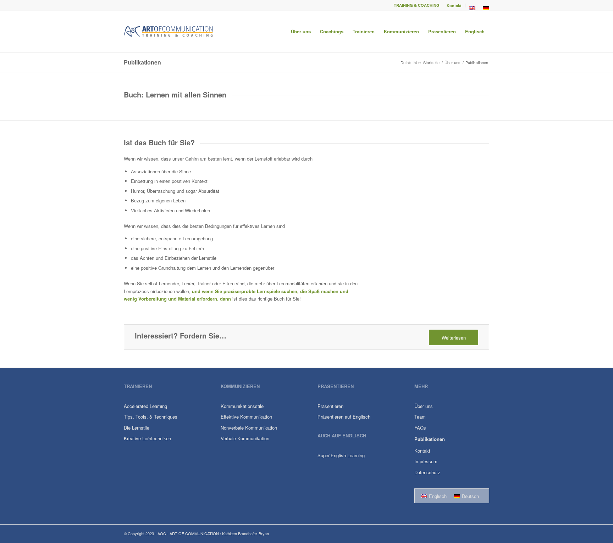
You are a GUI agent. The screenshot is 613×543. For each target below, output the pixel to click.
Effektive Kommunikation (246, 416)
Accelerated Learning (145, 406)
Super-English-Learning (341, 455)
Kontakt (454, 5)
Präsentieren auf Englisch (343, 416)
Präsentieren (330, 406)
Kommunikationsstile (242, 406)
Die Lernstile (136, 427)
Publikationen (142, 62)
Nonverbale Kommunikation (249, 427)
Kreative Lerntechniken (147, 438)
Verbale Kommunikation (245, 438)
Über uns (423, 406)
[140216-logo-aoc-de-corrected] (169, 31)
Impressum (425, 461)
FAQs (420, 427)
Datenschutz (427, 472)
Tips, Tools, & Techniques (150, 416)
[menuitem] (454, 5)
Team (420, 416)
